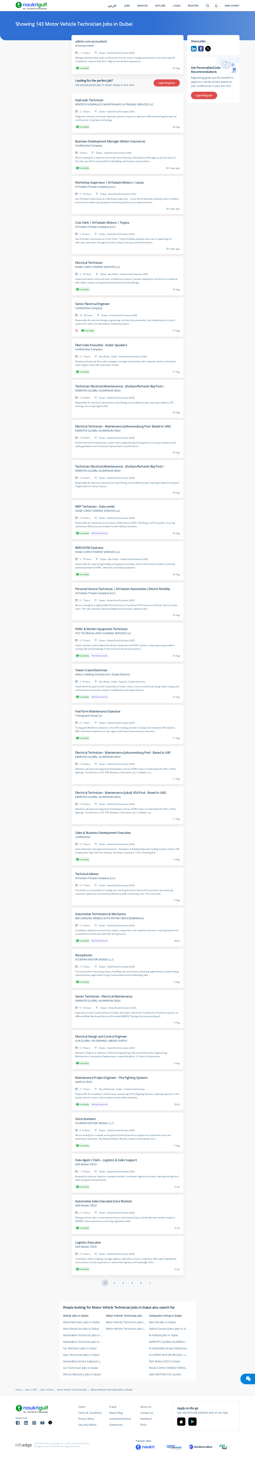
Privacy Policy (86, 1418)
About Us (145, 1407)
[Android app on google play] (192, 1421)
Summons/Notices (120, 1418)
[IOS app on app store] (181, 1421)
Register (193, 5)
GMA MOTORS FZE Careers (165, 1374)
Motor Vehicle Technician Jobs (72, 1389)
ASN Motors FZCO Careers (165, 1361)
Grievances (115, 1424)
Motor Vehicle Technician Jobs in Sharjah (127, 1328)
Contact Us (146, 1412)
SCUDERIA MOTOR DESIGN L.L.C (94, 959)
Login (176, 5)
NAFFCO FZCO (83, 1082)
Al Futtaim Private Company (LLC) (95, 186)
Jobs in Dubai (47, 1389)
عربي (112, 5)
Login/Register (166, 83)
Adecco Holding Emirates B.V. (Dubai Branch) (102, 674)
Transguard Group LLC (89, 715)
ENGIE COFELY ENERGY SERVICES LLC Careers (170, 1368)
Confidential (82, 837)
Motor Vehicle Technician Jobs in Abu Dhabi (127, 1322)
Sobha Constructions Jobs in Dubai (170, 1328)
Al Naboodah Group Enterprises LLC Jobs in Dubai (170, 1348)
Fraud (112, 1407)
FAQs (143, 1424)
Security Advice (87, 1424)
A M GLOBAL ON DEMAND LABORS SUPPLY (101, 1040)
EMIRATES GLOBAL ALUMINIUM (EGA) (97, 390)
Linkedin (194, 48)
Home (18, 1389)
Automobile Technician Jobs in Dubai (84, 1335)
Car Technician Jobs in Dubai (80, 1368)
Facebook (201, 48)
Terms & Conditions (90, 1412)
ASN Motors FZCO (86, 1164)
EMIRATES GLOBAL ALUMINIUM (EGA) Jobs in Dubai (170, 1341)
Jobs (127, 5)
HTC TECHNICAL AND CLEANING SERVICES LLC (103, 633)
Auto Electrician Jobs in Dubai (81, 1328)
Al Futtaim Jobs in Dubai (163, 1335)
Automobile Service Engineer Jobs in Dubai (84, 1361)
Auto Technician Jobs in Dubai (81, 1355)
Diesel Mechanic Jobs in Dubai (81, 1322)
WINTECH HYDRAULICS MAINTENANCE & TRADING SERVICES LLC (114, 104)
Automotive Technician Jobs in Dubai (84, 1341)
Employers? (232, 5)
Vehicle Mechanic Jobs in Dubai (82, 1374)
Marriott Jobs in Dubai (162, 1322)
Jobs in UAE (31, 1389)
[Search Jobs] (207, 6)
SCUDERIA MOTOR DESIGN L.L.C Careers (170, 1355)
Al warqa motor (84, 45)
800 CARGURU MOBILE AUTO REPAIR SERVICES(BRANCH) (109, 918)
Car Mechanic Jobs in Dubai (80, 1348)
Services (142, 5)
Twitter (208, 48)
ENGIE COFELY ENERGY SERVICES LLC (97, 267)
